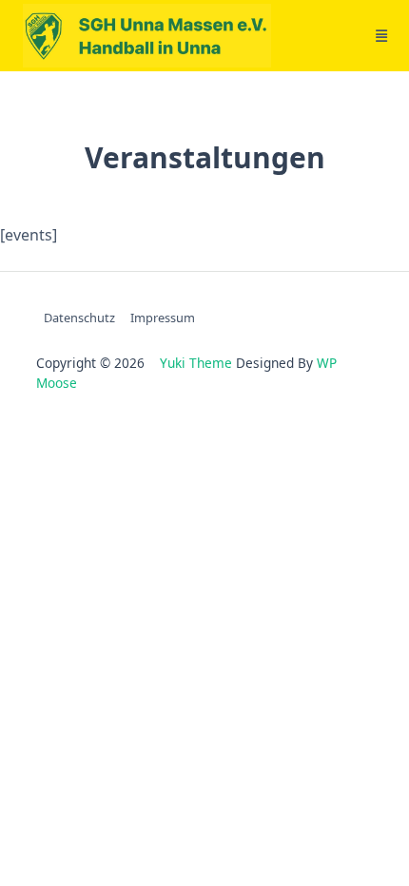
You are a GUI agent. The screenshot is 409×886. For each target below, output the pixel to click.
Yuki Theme (196, 363)
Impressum (162, 317)
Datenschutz (79, 317)
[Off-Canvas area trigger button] (381, 36)
